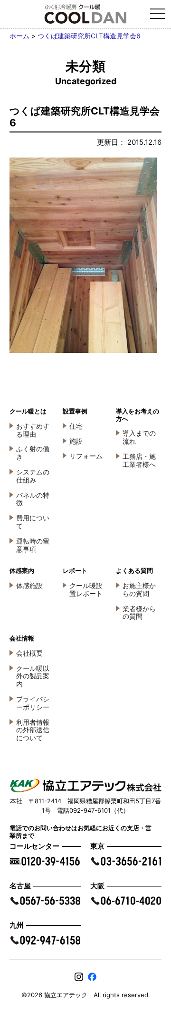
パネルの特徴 (32, 499)
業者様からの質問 (139, 613)
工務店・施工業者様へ (139, 460)
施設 (76, 441)
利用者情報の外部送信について (32, 730)
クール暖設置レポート (86, 589)
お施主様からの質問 (139, 589)
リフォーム (86, 456)
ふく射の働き (32, 453)
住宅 (76, 426)
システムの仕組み (32, 476)
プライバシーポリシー (32, 703)
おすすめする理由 (32, 430)
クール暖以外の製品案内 (32, 676)
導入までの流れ (139, 437)
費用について (32, 522)
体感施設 (29, 585)
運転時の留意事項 (32, 545)
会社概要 (29, 653)
